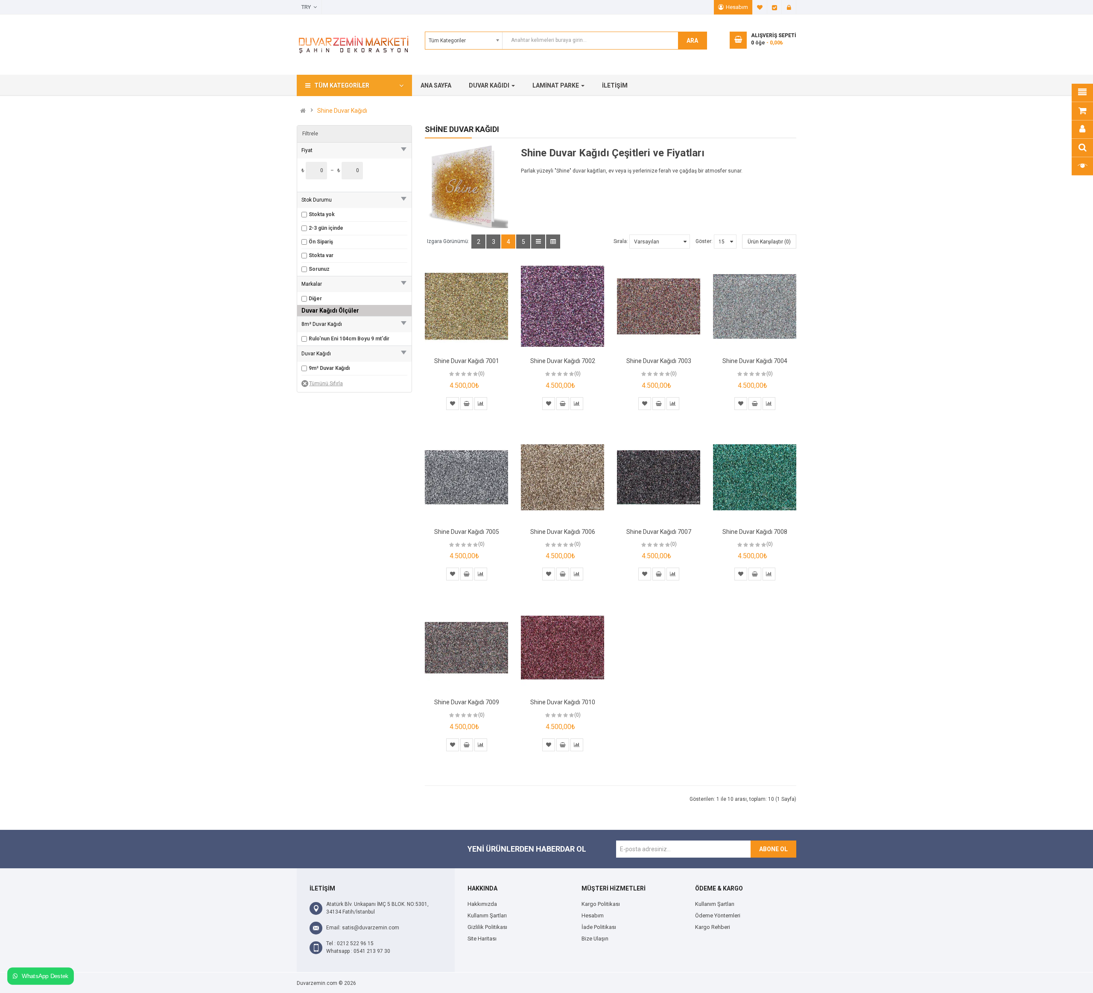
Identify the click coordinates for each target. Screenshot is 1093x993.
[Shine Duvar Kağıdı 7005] (466, 477)
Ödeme (774, 7)
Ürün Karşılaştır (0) (769, 242)
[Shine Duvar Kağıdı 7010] (562, 647)
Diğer (315, 299)
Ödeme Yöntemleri (717, 915)
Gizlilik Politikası (487, 927)
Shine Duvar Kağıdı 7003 (658, 360)
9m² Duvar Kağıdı (329, 368)
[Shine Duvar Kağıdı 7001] (466, 306)
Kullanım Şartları (487, 915)
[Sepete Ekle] (466, 403)
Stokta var (321, 255)
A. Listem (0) (760, 7)
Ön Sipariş (321, 242)
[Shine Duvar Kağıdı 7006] (562, 477)
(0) (481, 374)
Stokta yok (322, 214)
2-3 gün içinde (326, 228)
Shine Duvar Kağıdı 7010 (562, 702)
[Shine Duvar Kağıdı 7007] (658, 477)
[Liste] (538, 241)
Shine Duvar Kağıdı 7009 (466, 702)
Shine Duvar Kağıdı (342, 110)
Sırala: (621, 241)
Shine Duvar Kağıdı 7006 (562, 531)
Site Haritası (482, 938)
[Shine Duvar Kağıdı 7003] (658, 306)
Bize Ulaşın (595, 938)
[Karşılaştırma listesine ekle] (480, 403)
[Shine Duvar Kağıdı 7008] (754, 477)
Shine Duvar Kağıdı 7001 (466, 360)
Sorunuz (319, 269)
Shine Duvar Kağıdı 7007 (658, 531)
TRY (307, 7)
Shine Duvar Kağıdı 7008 (754, 531)
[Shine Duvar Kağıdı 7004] (754, 306)
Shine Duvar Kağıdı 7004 (754, 360)
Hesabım (737, 7)
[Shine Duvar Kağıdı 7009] (466, 647)
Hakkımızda (482, 904)
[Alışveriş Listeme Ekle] (452, 403)
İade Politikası (599, 927)
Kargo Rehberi (712, 927)
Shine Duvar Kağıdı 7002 (562, 360)
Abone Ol (773, 849)
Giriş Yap (789, 7)
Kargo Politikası (601, 904)
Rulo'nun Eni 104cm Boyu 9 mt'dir (349, 339)
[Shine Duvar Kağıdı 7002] (562, 306)
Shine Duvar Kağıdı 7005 (466, 531)
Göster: (704, 241)
